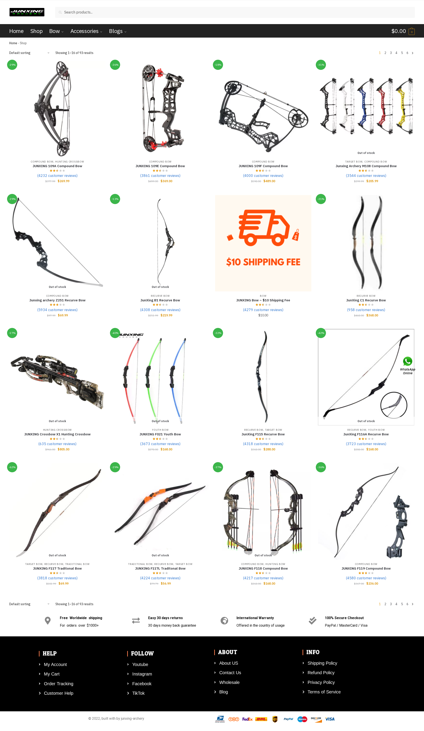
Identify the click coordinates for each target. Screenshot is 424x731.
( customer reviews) (57, 175)
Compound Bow (42, 161)
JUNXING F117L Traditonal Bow (160, 568)
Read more (57, 324)
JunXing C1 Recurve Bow (366, 300)
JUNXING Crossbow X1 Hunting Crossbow (57, 434)
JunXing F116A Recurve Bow (366, 434)
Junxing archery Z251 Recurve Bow (57, 300)
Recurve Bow (160, 295)
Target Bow (353, 161)
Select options (366, 190)
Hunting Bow (275, 564)
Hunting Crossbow (69, 161)
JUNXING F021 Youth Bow (160, 434)
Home (13, 43)
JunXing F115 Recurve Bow (263, 434)
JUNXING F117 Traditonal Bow (57, 568)
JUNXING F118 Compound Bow (263, 568)
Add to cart (57, 190)
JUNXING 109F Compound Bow (263, 166)
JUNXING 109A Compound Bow (57, 166)
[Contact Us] (408, 365)
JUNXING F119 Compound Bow (366, 568)
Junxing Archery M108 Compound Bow (366, 166)
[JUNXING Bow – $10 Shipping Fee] (263, 243)
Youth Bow (160, 429)
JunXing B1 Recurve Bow (160, 300)
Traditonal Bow (77, 564)
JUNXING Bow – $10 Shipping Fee (263, 300)
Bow (263, 295)
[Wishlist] (99, 67)
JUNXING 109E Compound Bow (160, 166)
